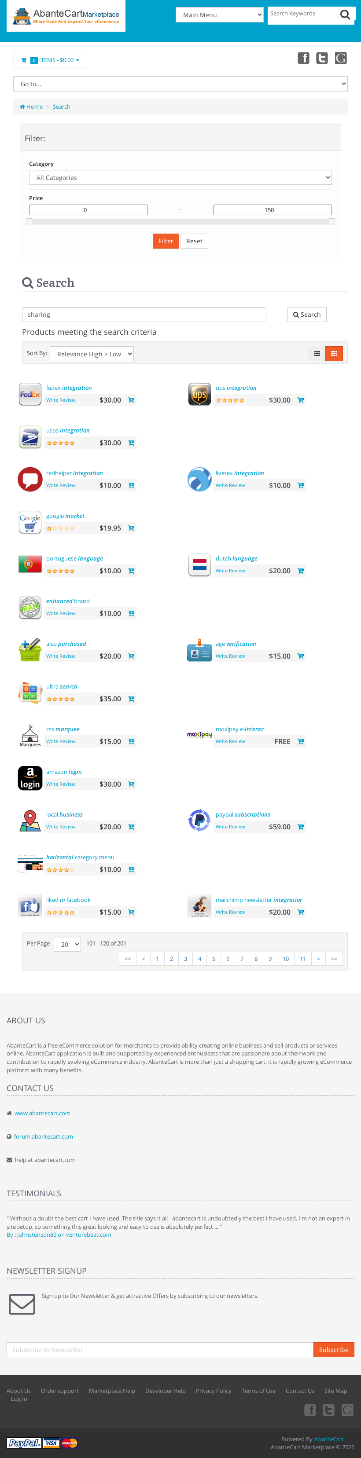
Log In (19, 1399)
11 (303, 959)
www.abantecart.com (42, 1113)
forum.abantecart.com (43, 1136)
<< (128, 959)
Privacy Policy (214, 1391)
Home (34, 106)
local (64, 814)
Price (36, 198)
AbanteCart (329, 1439)
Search (61, 106)
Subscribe (334, 1349)
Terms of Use (259, 1391)
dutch (237, 558)
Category (41, 164)
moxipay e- (240, 729)
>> (334, 959)
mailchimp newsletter (259, 900)
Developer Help (165, 1391)
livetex (240, 473)
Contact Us (300, 1391)
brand (68, 601)
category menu (80, 857)
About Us (19, 1391)
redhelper (74, 473)
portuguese (74, 558)
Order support (60, 1391)
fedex (69, 388)
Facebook (302, 57)
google (65, 516)
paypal (243, 814)
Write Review (61, 399)
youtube (341, 57)
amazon (64, 772)
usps (68, 430)
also (66, 644)
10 (286, 959)
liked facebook (68, 900)
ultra (61, 686)
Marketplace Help (112, 1391)
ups (236, 388)
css (63, 729)
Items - (53, 60)
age (236, 644)
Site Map (335, 1391)
